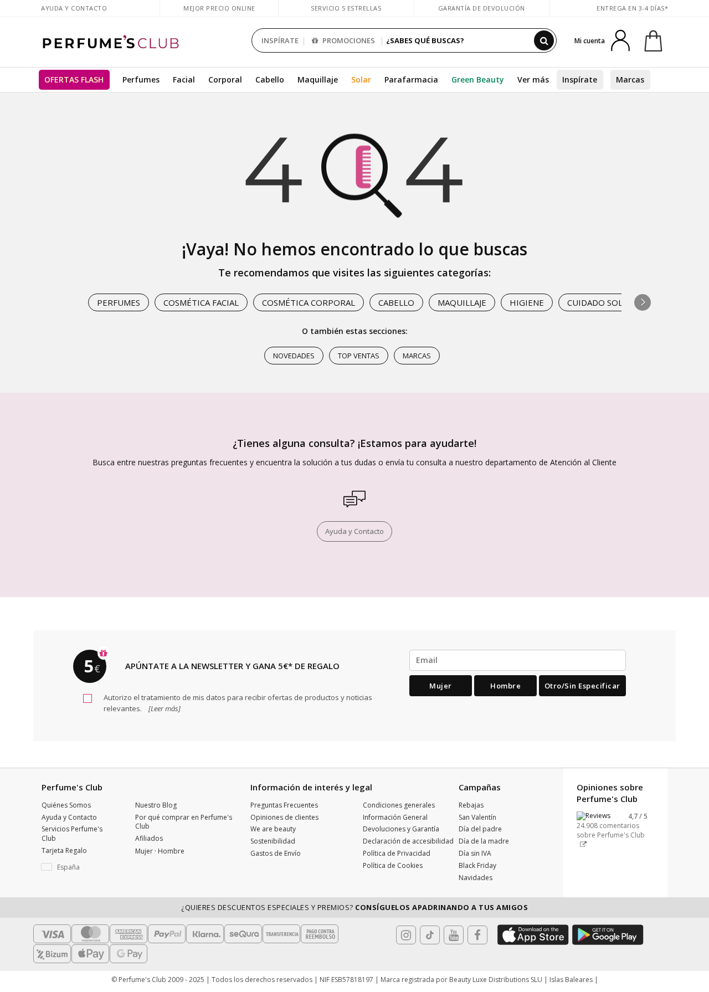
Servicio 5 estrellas (346, 8)
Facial (184, 79)
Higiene (527, 302)
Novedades (294, 356)
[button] (642, 302)
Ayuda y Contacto (74, 8)
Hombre (505, 686)
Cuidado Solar (600, 302)
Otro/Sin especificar (582, 686)
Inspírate (579, 79)
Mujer (440, 686)
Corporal (225, 79)
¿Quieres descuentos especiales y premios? (354, 907)
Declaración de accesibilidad (408, 841)
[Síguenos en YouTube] (454, 935)
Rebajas (471, 805)
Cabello (269, 79)
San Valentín (477, 817)
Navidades (475, 877)
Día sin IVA (475, 853)
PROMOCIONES (348, 40)
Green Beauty (477, 79)
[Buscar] (544, 40)
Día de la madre (484, 841)
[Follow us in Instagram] (406, 935)
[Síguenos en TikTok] (430, 935)
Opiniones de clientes (284, 817)
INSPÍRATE (280, 40)
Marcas (630, 79)
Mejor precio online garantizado (219, 13)
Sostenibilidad (272, 841)
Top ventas (358, 356)
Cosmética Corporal (308, 302)
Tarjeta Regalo (64, 850)
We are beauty (273, 829)
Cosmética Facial (201, 302)
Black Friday (477, 865)
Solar (361, 79)
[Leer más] (164, 708)
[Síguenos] (477, 935)
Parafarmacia (411, 79)
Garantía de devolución (481, 8)
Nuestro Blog (156, 805)
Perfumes (141, 79)
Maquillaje (317, 79)
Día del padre (480, 829)
